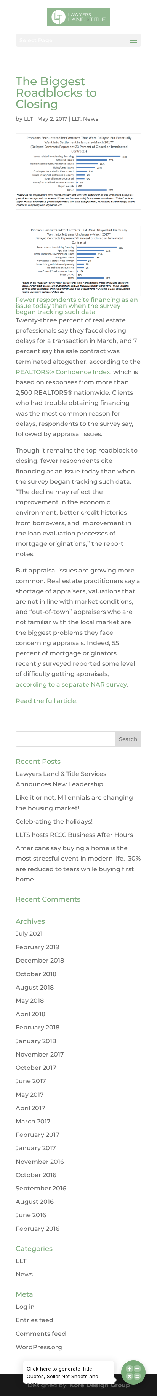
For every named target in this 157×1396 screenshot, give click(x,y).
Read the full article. (47, 700)
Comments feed (41, 1333)
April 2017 (30, 1108)
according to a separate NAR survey (71, 684)
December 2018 (40, 960)
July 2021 (29, 933)
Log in (25, 1306)
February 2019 (37, 947)
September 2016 (41, 1188)
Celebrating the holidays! (54, 821)
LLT (28, 118)
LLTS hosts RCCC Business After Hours (74, 834)
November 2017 (40, 1054)
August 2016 (35, 1201)
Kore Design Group (99, 1385)
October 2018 (36, 974)
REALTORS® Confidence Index (63, 372)
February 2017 (37, 1134)
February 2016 (37, 1228)
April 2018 (30, 1014)
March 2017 (33, 1121)
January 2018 (36, 1041)
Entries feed (34, 1320)
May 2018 (30, 1000)
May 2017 (30, 1094)
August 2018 (35, 987)
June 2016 (31, 1215)
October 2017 (36, 1067)
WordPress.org (39, 1347)
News (90, 118)
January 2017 (36, 1148)
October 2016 (36, 1175)
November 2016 (40, 1161)
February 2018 (37, 1027)
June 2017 (31, 1081)
